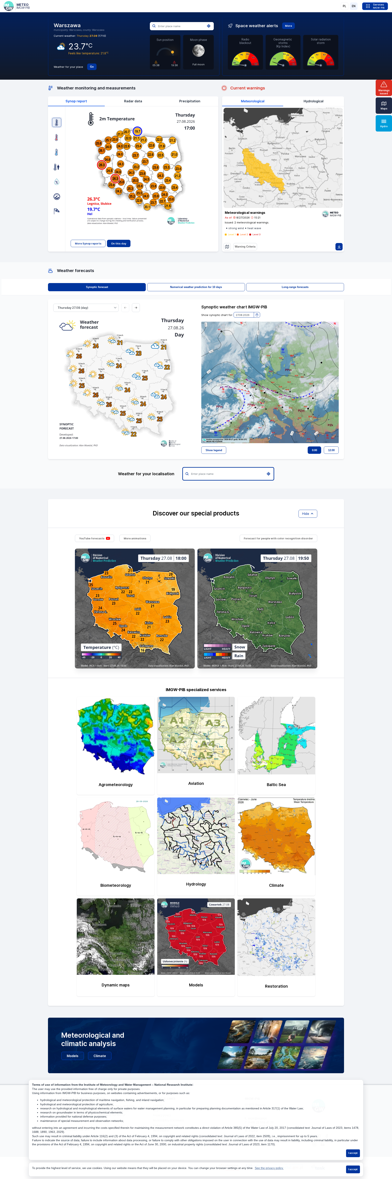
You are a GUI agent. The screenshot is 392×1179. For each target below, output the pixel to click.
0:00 (314, 450)
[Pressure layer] (56, 196)
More (288, 25)
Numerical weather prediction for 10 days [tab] (196, 287)
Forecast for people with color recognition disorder (278, 538)
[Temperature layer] (56, 122)
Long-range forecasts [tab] (295, 287)
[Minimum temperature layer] (56, 152)
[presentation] (76, 101)
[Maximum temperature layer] (56, 137)
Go (92, 66)
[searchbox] (182, 26)
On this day (118, 243)
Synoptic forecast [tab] (97, 287)
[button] (115, 307)
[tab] (76, 101)
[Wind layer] (56, 211)
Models (72, 1056)
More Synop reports (88, 243)
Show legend (214, 450)
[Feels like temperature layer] (56, 167)
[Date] (257, 315)
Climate (100, 1056)
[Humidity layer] (56, 181)
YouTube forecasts (92, 538)
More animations (135, 538)
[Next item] (136, 307)
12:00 (331, 450)
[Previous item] (125, 307)
